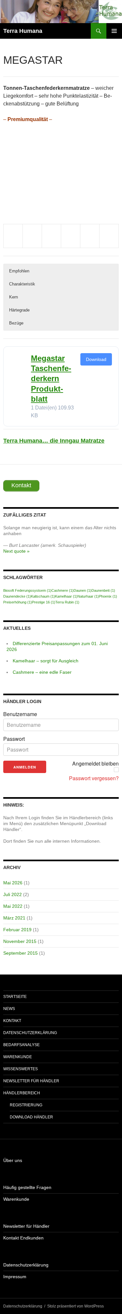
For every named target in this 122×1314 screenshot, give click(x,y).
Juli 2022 (12, 894)
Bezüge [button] (16, 323)
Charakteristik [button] (22, 284)
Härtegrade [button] (19, 310)
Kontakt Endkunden (23, 1237)
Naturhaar (88, 596)
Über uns (12, 1160)
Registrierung (26, 1105)
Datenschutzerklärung (30, 1032)
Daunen (82, 590)
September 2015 (20, 953)
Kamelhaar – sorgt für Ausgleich (45, 660)
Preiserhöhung (17, 602)
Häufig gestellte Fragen (27, 1187)
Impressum (14, 1276)
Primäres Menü (114, 31)
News (9, 1008)
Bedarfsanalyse (21, 1045)
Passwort (14, 739)
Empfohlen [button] (19, 271)
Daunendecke (17, 596)
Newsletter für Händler (31, 1081)
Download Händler (31, 1117)
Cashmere (62, 590)
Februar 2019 (17, 929)
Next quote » (16, 551)
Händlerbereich (21, 1093)
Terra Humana (22, 31)
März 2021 (14, 917)
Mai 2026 (12, 882)
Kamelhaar (66, 596)
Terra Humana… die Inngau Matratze (53, 440)
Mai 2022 (12, 906)
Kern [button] (13, 297)
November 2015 (19, 941)
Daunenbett (103, 590)
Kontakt (12, 1020)
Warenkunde (17, 1057)
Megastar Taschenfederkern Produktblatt (51, 378)
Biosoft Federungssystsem (27, 590)
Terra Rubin (67, 602)
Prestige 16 (43, 602)
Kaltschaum (43, 596)
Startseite (15, 996)
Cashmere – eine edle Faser (42, 672)
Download (96, 359)
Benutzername (20, 714)
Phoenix (108, 596)
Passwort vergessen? (94, 778)
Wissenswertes (20, 1069)
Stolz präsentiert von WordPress (75, 1306)
